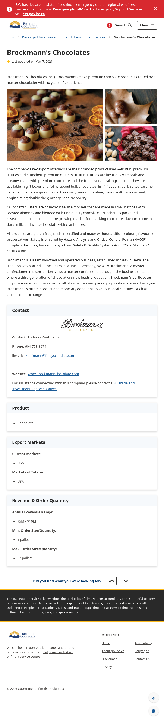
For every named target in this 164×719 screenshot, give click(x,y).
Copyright (142, 651)
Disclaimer (109, 659)
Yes (111, 580)
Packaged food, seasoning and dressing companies (63, 37)
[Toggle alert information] (109, 25)
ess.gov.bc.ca (34, 14)
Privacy (107, 667)
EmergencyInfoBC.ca (70, 9)
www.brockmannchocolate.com (53, 374)
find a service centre (25, 657)
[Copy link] (154, 711)
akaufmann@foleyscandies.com (49, 355)
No (126, 580)
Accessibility (143, 643)
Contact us (142, 659)
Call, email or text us (58, 652)
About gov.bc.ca (113, 651)
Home (106, 643)
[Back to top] (154, 697)
